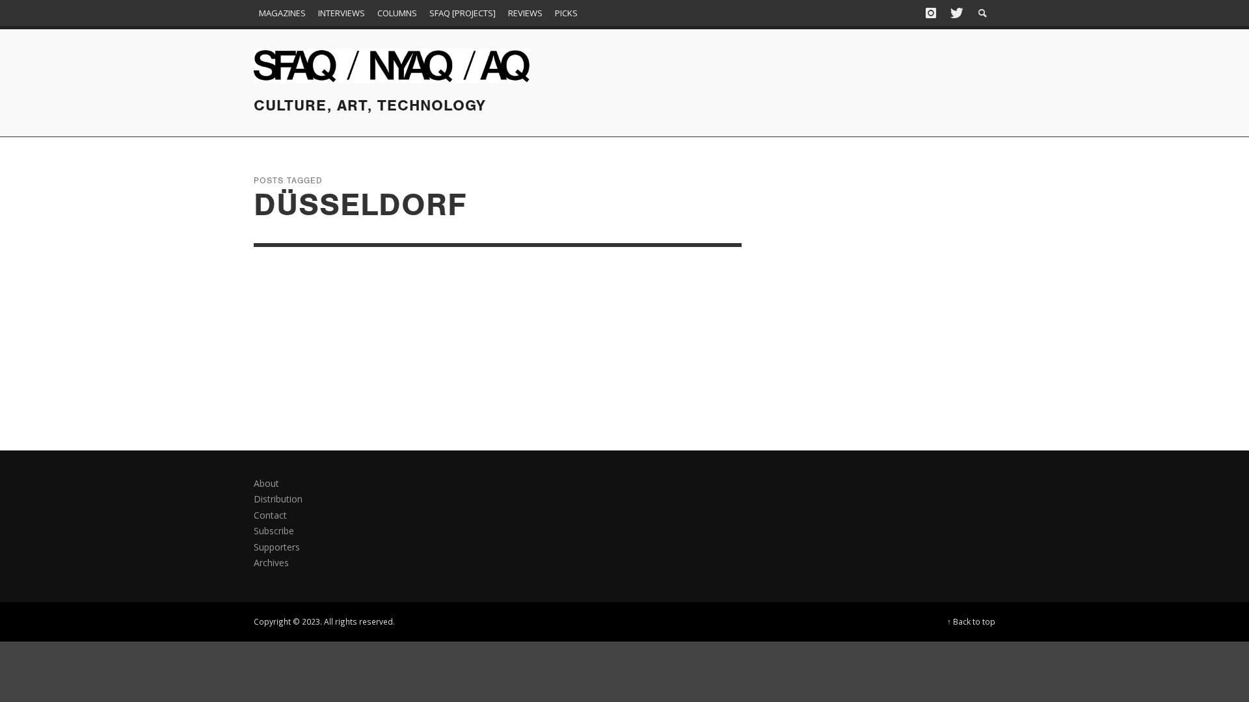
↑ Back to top (971, 621)
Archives (271, 562)
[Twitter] (955, 13)
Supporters (277, 547)
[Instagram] (931, 13)
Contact (270, 515)
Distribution (278, 499)
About (266, 483)
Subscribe (274, 531)
